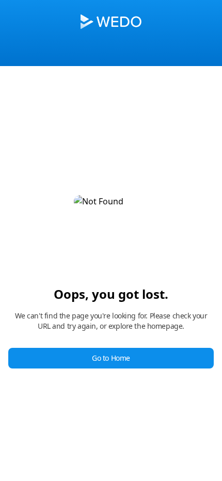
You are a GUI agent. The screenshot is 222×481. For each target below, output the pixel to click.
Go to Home (111, 358)
